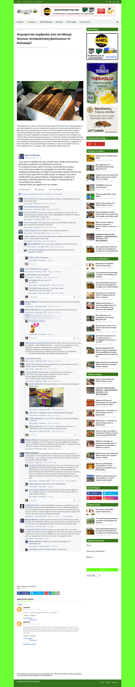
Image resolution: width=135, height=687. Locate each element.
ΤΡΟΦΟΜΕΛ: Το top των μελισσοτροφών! (104, 186)
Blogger (46, 684)
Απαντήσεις (29, 618)
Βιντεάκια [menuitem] (59, 22)
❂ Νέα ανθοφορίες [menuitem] (46, 22)
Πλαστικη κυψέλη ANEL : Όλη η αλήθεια (106, 195)
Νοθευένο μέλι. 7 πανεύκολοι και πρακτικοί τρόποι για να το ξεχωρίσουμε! (106, 413)
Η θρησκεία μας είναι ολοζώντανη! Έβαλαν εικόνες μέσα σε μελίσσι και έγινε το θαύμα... (107, 177)
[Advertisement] (50, 66)
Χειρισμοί (30, 28)
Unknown (26, 607)
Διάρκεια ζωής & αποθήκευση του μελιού (107, 157)
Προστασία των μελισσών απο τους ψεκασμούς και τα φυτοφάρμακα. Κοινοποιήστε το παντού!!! (106, 339)
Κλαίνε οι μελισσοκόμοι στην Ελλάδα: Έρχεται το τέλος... (105, 204)
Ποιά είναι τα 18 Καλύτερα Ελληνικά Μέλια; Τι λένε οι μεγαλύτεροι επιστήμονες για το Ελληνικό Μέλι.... (106, 467)
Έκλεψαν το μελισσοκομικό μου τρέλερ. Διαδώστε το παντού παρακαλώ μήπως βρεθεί (106, 478)
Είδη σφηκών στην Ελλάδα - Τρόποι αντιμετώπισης (105, 265)
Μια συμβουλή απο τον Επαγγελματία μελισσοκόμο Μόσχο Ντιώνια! (105, 167)
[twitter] (110, 2)
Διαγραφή (32, 615)
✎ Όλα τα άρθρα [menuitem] (71, 22)
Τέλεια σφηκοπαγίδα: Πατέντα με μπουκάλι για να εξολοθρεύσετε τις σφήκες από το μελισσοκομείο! (107, 249)
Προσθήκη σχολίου (29, 644)
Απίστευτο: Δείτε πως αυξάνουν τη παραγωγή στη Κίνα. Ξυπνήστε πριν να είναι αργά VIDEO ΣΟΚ (107, 433)
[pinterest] (117, 2)
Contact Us (115, 682)
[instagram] (114, 2)
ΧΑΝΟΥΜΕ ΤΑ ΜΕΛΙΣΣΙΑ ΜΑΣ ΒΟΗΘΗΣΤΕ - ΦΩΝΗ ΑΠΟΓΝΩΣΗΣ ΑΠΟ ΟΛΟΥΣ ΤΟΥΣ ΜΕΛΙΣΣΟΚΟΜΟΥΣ (106, 238)
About (107, 682)
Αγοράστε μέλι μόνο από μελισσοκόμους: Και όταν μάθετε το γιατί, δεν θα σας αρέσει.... (106, 402)
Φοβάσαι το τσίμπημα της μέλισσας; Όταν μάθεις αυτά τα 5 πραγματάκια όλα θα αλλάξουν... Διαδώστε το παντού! (106, 444)
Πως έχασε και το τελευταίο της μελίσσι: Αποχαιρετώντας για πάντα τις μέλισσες (106, 295)
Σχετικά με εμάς (28, 2)
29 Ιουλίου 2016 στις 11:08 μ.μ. (33, 609)
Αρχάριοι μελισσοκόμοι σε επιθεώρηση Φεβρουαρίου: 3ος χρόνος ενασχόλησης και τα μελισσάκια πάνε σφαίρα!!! (106, 306)
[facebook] (107, 2)
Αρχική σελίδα (21, 28)
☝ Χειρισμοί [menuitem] (31, 22)
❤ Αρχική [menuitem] (20, 22)
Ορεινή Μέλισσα (23, 47)
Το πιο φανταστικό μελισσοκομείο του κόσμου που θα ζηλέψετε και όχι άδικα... (107, 275)
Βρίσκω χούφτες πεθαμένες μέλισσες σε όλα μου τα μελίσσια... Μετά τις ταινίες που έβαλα (106, 225)
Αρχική (19, 2)
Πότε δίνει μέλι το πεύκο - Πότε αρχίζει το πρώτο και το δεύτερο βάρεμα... (106, 328)
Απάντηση (26, 615)
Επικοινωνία (39, 2)
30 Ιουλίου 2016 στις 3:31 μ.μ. (33, 624)
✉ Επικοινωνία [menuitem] (85, 22)
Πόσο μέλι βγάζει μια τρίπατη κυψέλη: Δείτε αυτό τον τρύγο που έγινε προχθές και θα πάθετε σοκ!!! (107, 214)
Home (102, 682)
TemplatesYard (32, 684)
